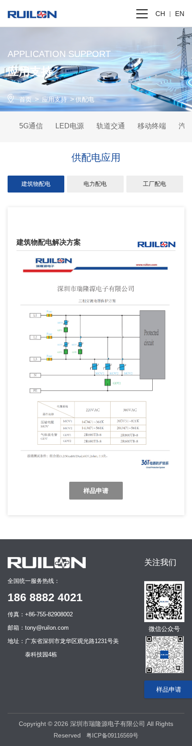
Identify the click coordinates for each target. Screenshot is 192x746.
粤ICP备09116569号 (112, 735)
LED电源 (69, 126)
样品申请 (96, 490)
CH (160, 13)
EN (179, 13)
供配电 (84, 99)
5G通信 (31, 126)
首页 (25, 99)
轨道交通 (110, 126)
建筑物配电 (35, 183)
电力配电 (95, 183)
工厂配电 (154, 183)
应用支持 (54, 99)
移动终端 (152, 126)
